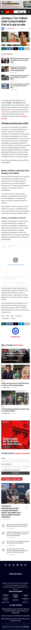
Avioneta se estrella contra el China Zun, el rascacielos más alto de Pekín (19, 85)
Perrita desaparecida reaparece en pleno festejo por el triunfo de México (19, 77)
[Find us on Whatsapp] (25, 564)
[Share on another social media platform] (27, 48)
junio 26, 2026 (14, 64)
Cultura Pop (5, 598)
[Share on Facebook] (10, 48)
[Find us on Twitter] (9, 565)
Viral (5, 350)
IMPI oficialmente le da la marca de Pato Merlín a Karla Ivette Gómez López (19, 60)
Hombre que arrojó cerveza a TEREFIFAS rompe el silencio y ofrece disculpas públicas (18, 68)
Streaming (25, 595)
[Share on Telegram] (21, 48)
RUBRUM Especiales (15, 595)
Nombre (3, 458)
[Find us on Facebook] (5, 564)
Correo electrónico (6, 464)
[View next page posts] (17, 94)
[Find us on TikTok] (21, 565)
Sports (14, 600)
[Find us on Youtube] (17, 564)
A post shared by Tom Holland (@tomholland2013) (16, 283)
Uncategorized (25, 598)
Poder (3, 602)
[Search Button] (29, 12)
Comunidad (5, 595)
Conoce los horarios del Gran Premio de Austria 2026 (15, 616)
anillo (7, 316)
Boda (12, 316)
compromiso (19, 316)
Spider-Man (4, 112)
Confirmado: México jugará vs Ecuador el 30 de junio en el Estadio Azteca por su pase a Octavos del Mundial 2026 (17, 533)
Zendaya (13, 318)
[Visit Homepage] (15, 11)
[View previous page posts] (14, 94)
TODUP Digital (25, 626)
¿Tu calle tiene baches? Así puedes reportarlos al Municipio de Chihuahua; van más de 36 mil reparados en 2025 (17, 550)
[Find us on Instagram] (13, 564)
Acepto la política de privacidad (11, 470)
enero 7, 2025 (20, 28)
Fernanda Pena (10, 28)
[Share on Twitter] (15, 48)
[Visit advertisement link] (15, 4)
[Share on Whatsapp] (4, 48)
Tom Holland (5, 318)
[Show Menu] (2, 12)
